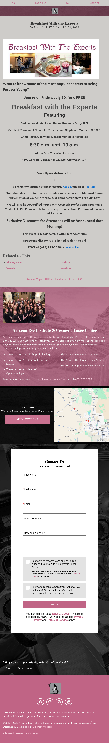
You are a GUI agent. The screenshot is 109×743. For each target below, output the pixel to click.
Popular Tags (34, 279)
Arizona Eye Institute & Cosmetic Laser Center (29, 337)
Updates (66, 263)
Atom (72, 279)
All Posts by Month (55, 279)
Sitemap (8, 733)
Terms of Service (57, 620)
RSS (80, 279)
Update (10, 268)
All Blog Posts (14, 263)
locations (96, 337)
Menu (13, 3)
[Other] (40, 701)
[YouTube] (68, 701)
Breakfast (66, 268)
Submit (54, 604)
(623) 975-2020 (83, 379)
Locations (40, 3)
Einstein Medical (42, 727)
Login (36, 733)
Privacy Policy (23, 733)
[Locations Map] (81, 415)
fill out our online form (53, 379)
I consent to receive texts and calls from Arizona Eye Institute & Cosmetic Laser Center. (56, 568)
